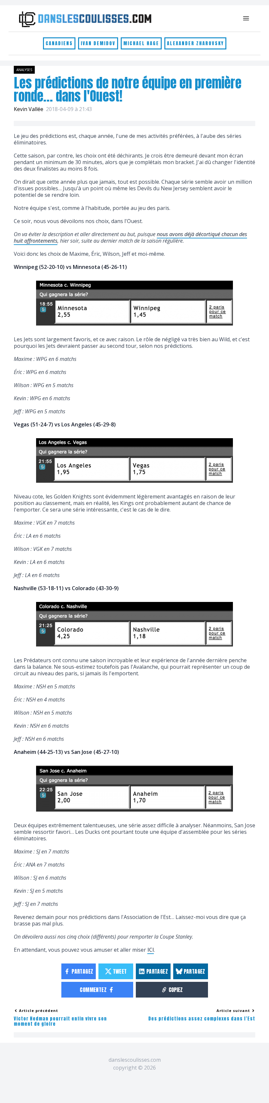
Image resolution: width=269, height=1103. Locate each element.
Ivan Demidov (98, 43)
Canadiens (59, 43)
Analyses (24, 69)
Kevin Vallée (28, 109)
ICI (150, 949)
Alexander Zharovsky (195, 43)
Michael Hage (141, 43)
